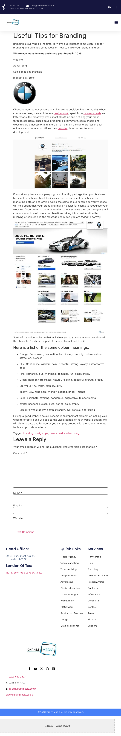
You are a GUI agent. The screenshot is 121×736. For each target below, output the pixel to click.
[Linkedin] (53, 668)
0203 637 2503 (17, 676)
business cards (92, 113)
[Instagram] (47, 668)
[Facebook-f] (29, 668)
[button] (116, 22)
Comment (20, 453)
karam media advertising (64, 433)
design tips (41, 433)
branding (63, 128)
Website (18, 518)
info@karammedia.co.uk (22, 688)
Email (17, 505)
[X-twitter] (41, 668)
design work (61, 113)
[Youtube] (35, 668)
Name (17, 493)
